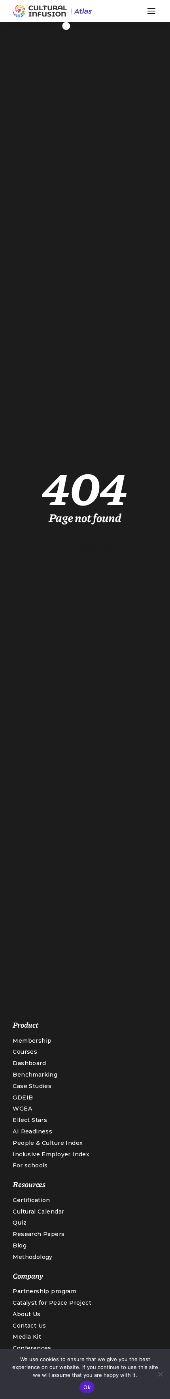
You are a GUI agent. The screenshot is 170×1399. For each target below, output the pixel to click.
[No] (160, 1374)
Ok (87, 1387)
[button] (151, 11)
